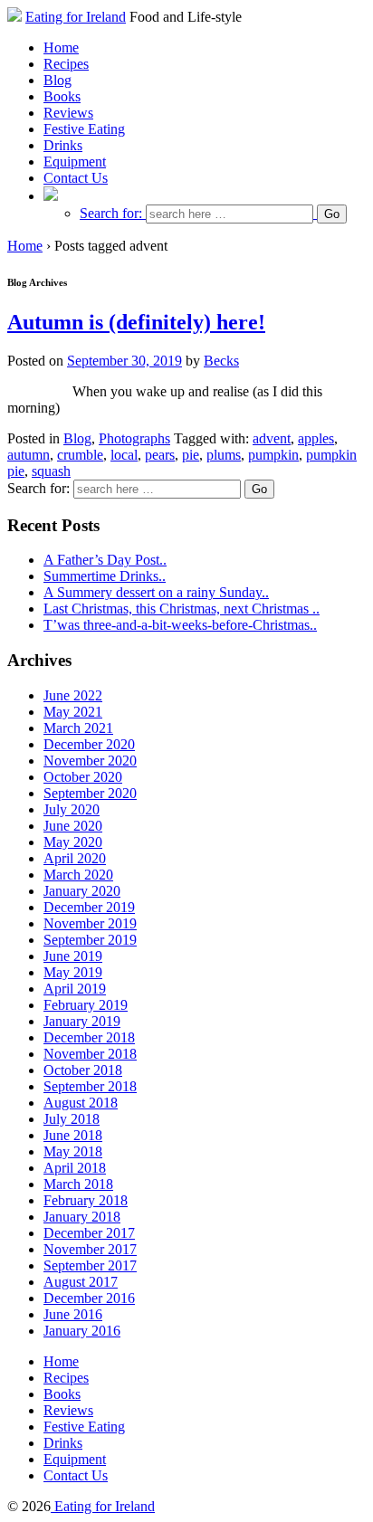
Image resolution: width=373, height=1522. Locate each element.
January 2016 (81, 1330)
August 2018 (80, 1102)
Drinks (62, 145)
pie (190, 454)
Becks (221, 360)
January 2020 (81, 891)
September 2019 (90, 939)
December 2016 (89, 1298)
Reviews (68, 112)
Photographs (134, 438)
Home (61, 47)
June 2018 (72, 1135)
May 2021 (72, 711)
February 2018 (85, 1200)
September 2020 (90, 793)
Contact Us (75, 177)
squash (51, 471)
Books (62, 96)
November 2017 (90, 1249)
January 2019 (81, 1021)
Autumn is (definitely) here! (136, 322)
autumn (28, 454)
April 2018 (74, 1167)
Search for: (111, 213)
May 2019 (72, 972)
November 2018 (90, 1053)
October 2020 (82, 777)
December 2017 (89, 1233)
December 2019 (89, 907)
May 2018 (72, 1151)
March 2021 (78, 728)
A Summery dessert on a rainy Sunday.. (156, 592)
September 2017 (90, 1265)
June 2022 (72, 695)
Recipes (66, 63)
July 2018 (71, 1119)
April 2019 (74, 988)
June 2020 (72, 825)
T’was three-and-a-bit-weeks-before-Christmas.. (180, 625)
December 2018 (89, 1037)
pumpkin (273, 454)
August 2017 (80, 1281)
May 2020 (72, 842)
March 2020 (78, 874)
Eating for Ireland (75, 16)
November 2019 (90, 923)
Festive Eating (84, 129)
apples (316, 438)
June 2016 (72, 1314)
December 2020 (89, 744)
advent (272, 438)
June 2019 (72, 956)
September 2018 (90, 1086)
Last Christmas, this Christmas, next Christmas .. (181, 608)
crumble (80, 454)
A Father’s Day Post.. (105, 559)
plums (223, 454)
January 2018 (81, 1216)
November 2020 (90, 760)
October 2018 (82, 1070)
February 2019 (85, 1005)
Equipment (74, 161)
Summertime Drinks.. (104, 576)
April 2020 (74, 858)
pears (160, 454)
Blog (57, 80)
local (124, 454)
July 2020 (71, 809)
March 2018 (78, 1184)
